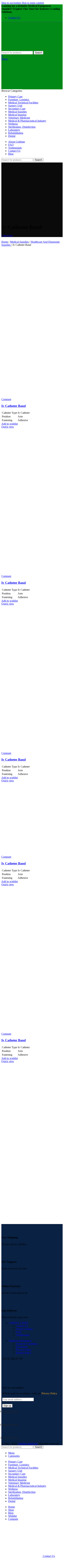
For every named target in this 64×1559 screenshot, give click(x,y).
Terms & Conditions (27, 1343)
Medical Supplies (19, 241)
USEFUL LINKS (18, 1322)
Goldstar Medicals (28, 1443)
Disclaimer (21, 1346)
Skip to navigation (11, 2)
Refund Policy (23, 1352)
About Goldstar (24, 1329)
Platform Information (20, 1340)
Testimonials (22, 1335)
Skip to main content (33, 2)
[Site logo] (22, 49)
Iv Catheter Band (13, 406)
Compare (13, 1519)
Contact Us (22, 1326)
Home (5, 241)
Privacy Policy (24, 1349)
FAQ (18, 1332)
